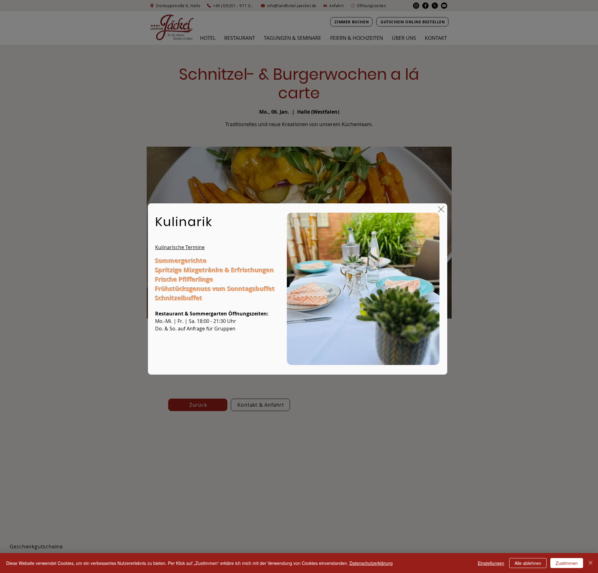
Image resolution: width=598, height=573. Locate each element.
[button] (441, 209)
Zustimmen (567, 563)
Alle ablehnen (528, 563)
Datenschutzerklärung (371, 563)
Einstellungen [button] (491, 563)
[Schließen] (590, 563)
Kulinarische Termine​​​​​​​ (180, 247)
